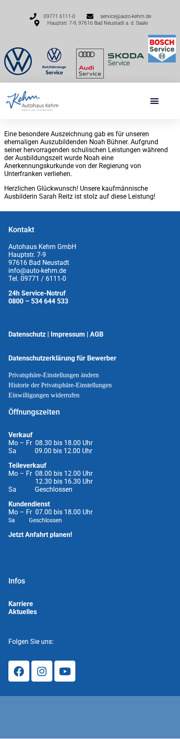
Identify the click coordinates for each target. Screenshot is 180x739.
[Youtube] (64, 671)
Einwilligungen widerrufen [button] (44, 395)
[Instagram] (41, 671)
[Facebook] (18, 671)
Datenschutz (27, 334)
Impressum (68, 334)
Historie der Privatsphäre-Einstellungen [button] (60, 385)
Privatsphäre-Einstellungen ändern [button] (53, 375)
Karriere (20, 604)
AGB (96, 334)
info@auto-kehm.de (37, 271)
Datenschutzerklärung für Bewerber (62, 358)
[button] (154, 101)
